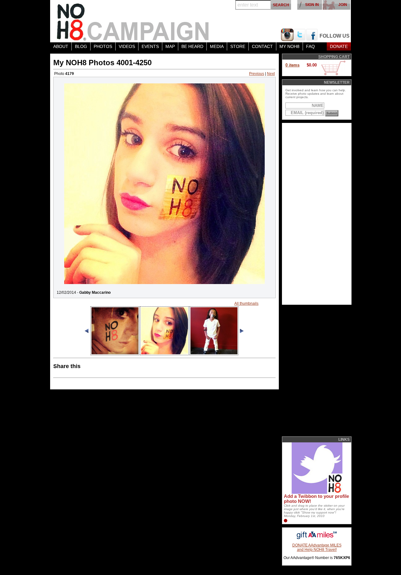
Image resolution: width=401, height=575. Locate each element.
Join (342, 5)
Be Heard (192, 46)
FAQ (310, 46)
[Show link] (316, 492)
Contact (262, 46)
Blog (81, 46)
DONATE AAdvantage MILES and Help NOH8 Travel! (316, 547)
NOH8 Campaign (133, 21)
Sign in (312, 5)
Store (237, 46)
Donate (339, 46)
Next (271, 73)
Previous (256, 73)
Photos (103, 46)
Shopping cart (334, 57)
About (60, 46)
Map (170, 46)
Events (150, 46)
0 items (292, 65)
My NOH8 (289, 46)
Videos (127, 46)
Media (217, 46)
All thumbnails (246, 303)
